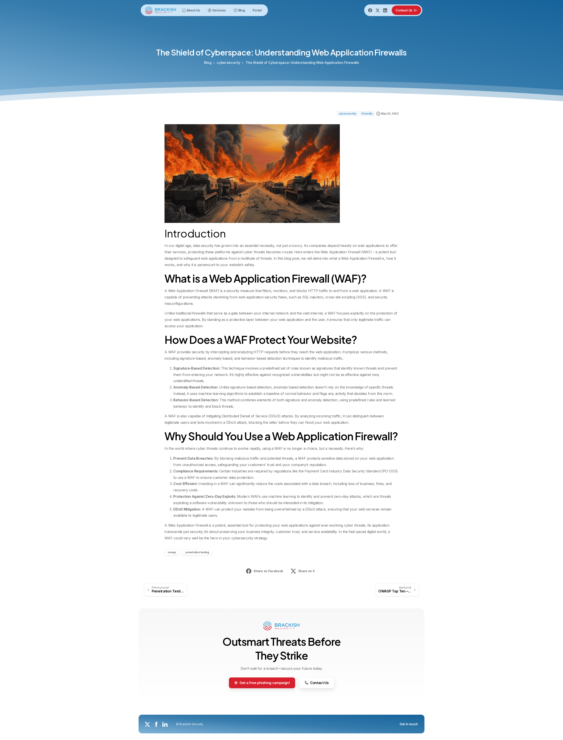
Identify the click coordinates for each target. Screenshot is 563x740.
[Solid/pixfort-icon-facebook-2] (156, 724)
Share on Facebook (268, 571)
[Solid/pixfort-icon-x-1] (147, 724)
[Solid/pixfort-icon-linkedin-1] (165, 724)
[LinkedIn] (385, 10)
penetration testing (197, 552)
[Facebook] (370, 10)
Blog (208, 62)
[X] (377, 10)
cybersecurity (228, 62)
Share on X (306, 571)
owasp (172, 552)
